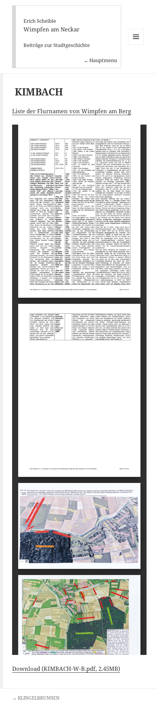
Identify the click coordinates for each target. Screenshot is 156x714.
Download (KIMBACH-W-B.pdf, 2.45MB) (66, 668)
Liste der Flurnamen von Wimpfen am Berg (71, 111)
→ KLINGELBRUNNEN (35, 698)
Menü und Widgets (136, 44)
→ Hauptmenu (100, 60)
